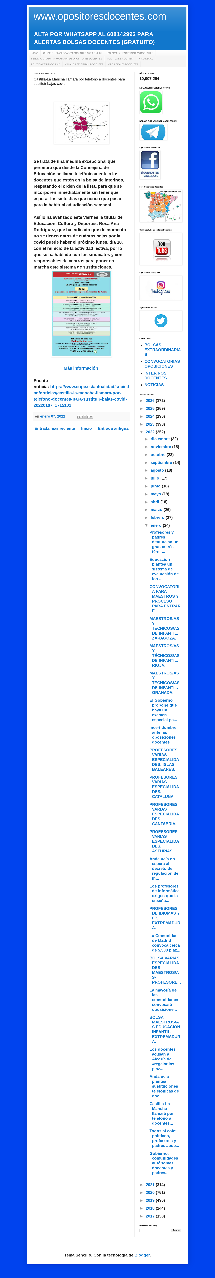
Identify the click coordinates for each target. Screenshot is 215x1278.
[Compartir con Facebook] (88, 417)
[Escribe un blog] (81, 417)
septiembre (162, 462)
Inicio (86, 428)
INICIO (34, 53)
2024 (151, 416)
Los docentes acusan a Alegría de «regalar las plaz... (162, 1059)
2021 (151, 1184)
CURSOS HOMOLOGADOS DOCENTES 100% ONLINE (72, 53)
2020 (151, 1192)
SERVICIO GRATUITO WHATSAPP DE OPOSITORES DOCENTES (66, 58)
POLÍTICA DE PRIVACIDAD (45, 64)
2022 (151, 432)
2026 (151, 400)
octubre (159, 454)
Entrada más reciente (54, 428)
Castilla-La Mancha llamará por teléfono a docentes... (161, 1113)
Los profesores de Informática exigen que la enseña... (164, 893)
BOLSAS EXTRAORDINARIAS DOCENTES (130, 53)
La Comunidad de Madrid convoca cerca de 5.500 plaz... (164, 942)
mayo (156, 494)
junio (156, 486)
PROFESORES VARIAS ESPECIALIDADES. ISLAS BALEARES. (164, 760)
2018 (151, 1208)
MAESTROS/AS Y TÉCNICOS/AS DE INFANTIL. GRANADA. (164, 683)
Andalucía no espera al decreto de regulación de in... (163, 868)
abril (155, 502)
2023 (151, 424)
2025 (151, 408)
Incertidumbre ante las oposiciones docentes (162, 734)
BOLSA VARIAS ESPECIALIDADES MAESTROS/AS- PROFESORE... (165, 970)
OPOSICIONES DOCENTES (123, 64)
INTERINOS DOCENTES (155, 375)
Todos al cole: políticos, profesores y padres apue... (164, 1138)
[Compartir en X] (85, 417)
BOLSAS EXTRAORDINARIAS (162, 350)
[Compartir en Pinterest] (91, 417)
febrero (158, 517)
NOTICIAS (154, 384)
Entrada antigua (113, 428)
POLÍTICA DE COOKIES (120, 58)
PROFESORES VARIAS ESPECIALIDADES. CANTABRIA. (164, 814)
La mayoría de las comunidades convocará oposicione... (163, 1000)
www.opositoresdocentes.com (100, 16)
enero (157, 525)
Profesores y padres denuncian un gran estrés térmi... (164, 542)
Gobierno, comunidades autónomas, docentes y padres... (163, 1163)
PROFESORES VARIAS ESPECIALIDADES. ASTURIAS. (164, 841)
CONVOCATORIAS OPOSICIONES (162, 363)
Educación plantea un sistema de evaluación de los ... (164, 569)
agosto (158, 470)
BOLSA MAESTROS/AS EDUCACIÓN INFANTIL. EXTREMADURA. (164, 1029)
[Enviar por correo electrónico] (78, 417)
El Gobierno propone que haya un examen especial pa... (163, 710)
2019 (151, 1200)
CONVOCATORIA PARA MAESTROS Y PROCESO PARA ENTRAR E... (165, 598)
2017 (151, 1216)
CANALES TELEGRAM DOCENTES (84, 64)
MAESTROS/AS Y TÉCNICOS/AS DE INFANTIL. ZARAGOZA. (164, 628)
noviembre (161, 446)
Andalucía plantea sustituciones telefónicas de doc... (164, 1086)
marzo (157, 509)
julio (155, 478)
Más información (81, 368)
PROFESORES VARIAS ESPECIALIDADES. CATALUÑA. (164, 787)
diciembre (161, 439)
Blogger (142, 1255)
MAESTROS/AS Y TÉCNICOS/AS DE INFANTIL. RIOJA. (164, 655)
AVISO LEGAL (145, 58)
